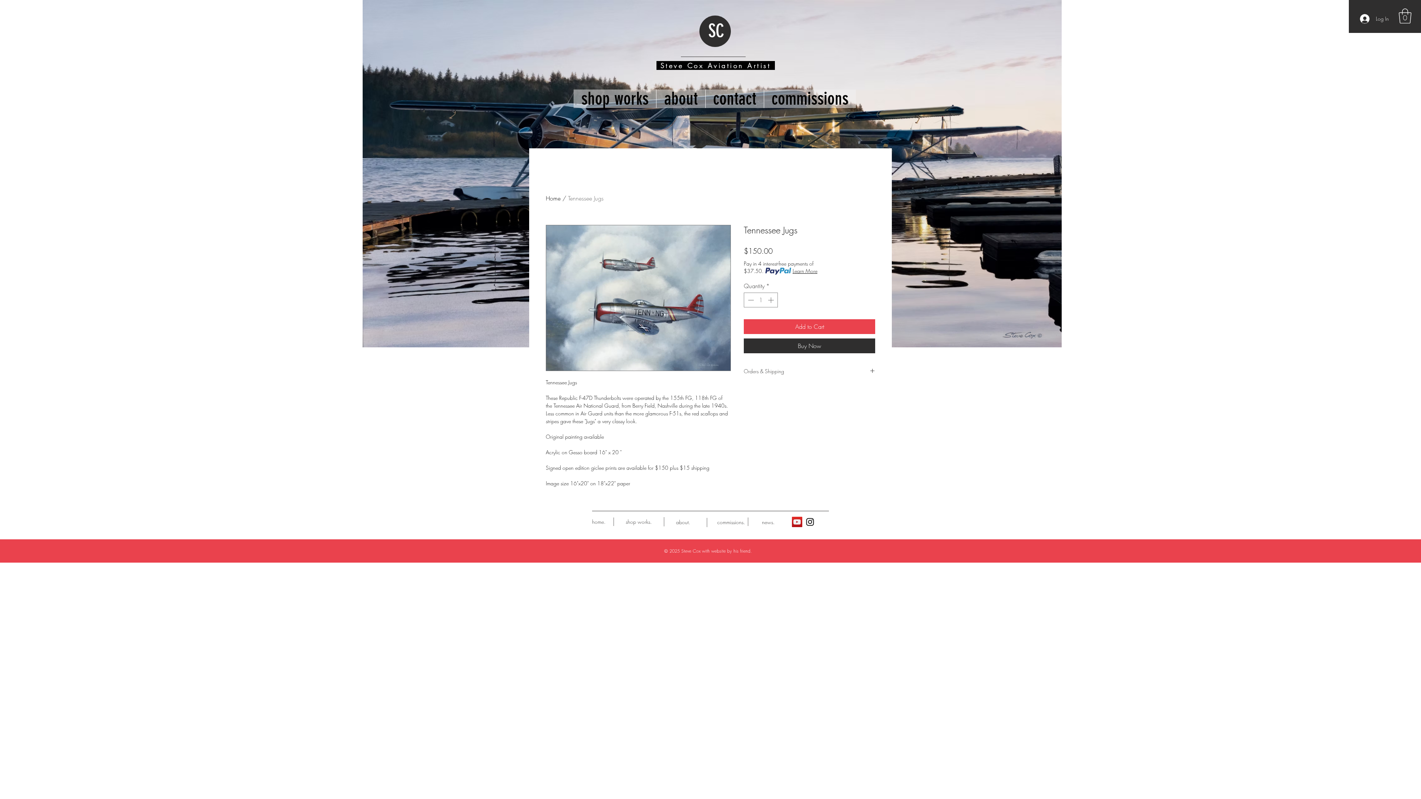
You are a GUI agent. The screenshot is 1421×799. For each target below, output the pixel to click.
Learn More (805, 270)
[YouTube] (797, 522)
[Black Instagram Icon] (810, 522)
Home (553, 198)
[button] (1405, 16)
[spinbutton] (760, 300)
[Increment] (771, 300)
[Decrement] (750, 300)
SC (716, 31)
